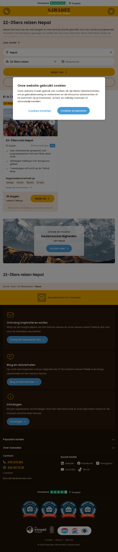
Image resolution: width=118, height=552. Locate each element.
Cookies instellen (39, 110)
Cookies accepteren (74, 110)
